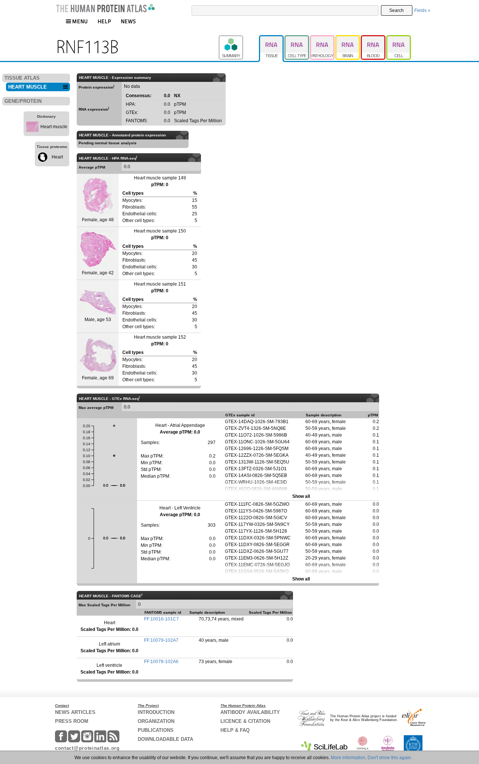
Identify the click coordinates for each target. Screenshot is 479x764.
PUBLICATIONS (156, 730)
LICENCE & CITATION (245, 721)
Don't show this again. (389, 757)
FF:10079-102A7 (161, 640)
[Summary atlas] (239, 38)
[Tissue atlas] (271, 38)
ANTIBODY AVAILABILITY (250, 712)
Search (396, 10)
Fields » (422, 10)
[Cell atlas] (398, 38)
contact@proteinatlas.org (87, 748)
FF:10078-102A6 (161, 661)
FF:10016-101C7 (161, 619)
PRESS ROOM (71, 721)
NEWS (128, 21)
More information (348, 757)
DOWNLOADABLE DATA (165, 739)
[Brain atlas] (348, 38)
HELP (104, 21)
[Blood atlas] (373, 38)
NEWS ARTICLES (75, 712)
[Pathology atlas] (322, 38)
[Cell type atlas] (297, 38)
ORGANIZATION (156, 721)
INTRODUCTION (156, 712)
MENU (80, 21)
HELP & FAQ (235, 730)
